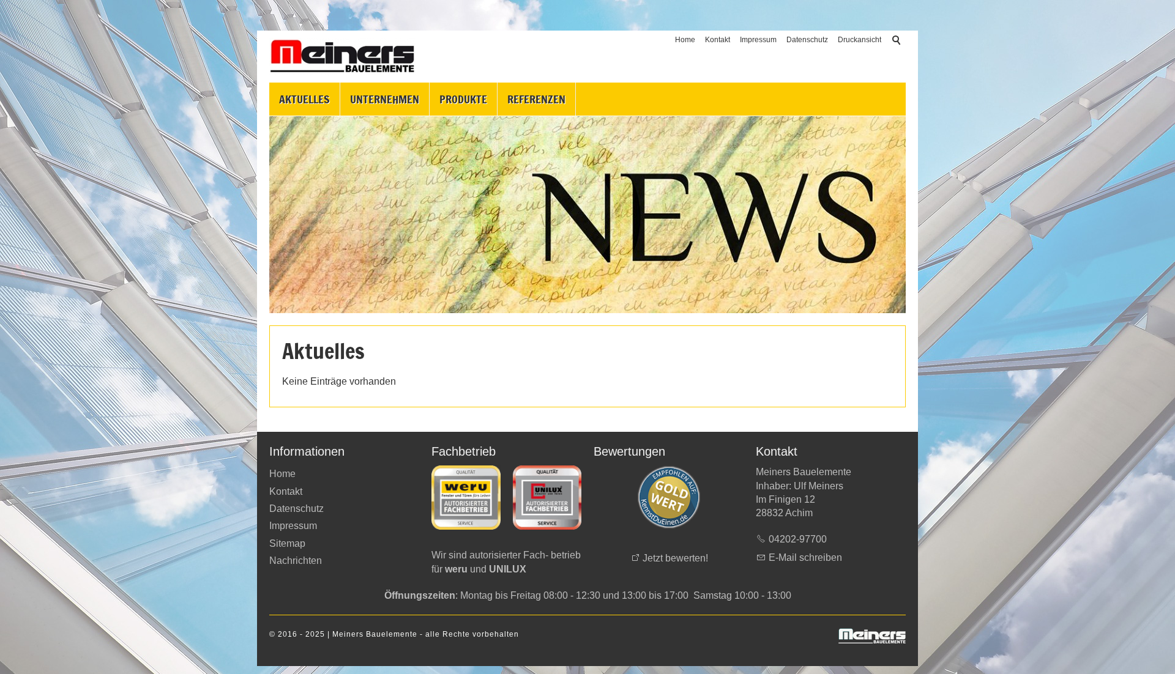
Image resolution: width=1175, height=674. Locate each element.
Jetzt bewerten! (675, 558)
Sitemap (287, 543)
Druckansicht (859, 39)
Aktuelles (304, 99)
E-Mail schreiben (805, 557)
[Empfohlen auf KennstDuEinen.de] (669, 497)
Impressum (758, 39)
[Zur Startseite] (342, 56)
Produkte (463, 99)
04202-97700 (798, 539)
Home (685, 39)
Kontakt (717, 39)
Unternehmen (384, 99)
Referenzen (536, 99)
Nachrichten (295, 560)
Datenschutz (807, 39)
